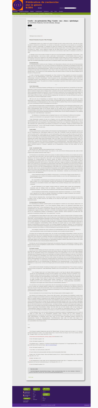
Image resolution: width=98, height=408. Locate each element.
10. (30, 358)
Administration (86, 405)
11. (30, 360)
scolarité (34, 396)
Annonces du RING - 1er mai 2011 (19, 13)
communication (35, 399)
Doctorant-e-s (46, 11)
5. (29, 343)
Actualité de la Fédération (24, 11)
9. (29, 354)
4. (29, 341)
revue (33, 393)
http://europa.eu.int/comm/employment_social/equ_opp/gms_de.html (42, 336)
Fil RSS (44, 400)
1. (29, 331)
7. (29, 349)
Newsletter (61, 11)
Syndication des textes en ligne (26, 396)
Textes (55, 11)
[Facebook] (28, 27)
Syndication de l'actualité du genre (26, 392)
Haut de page (30, 377)
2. (29, 336)
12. (30, 364)
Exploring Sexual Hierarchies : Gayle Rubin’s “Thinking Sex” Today (40, 13)
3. (29, 338)
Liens (52, 11)
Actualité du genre (39, 11)
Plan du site (44, 398)
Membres (32, 11)
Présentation (15, 11)
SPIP (54, 405)
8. (29, 352)
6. (29, 347)
